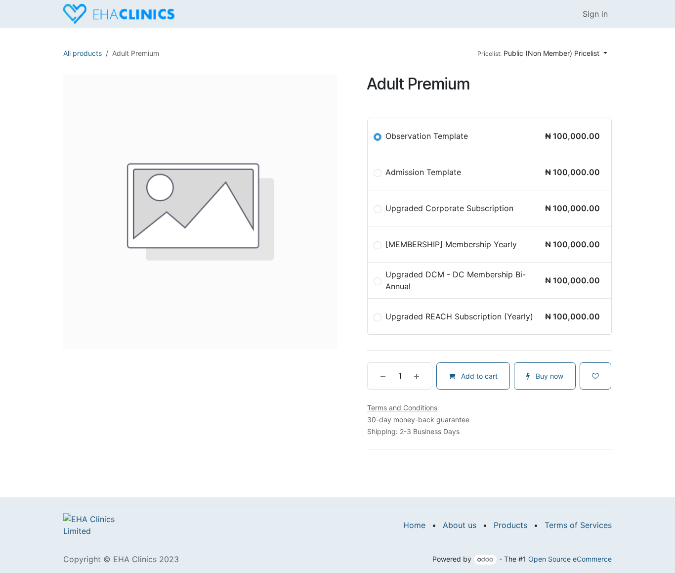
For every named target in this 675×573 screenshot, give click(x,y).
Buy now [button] (548, 376)
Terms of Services (578, 525)
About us (459, 525)
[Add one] (420, 376)
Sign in (595, 14)
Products (510, 525)
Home (414, 525)
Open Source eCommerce (570, 559)
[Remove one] (379, 376)
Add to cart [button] (478, 376)
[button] (542, 53)
